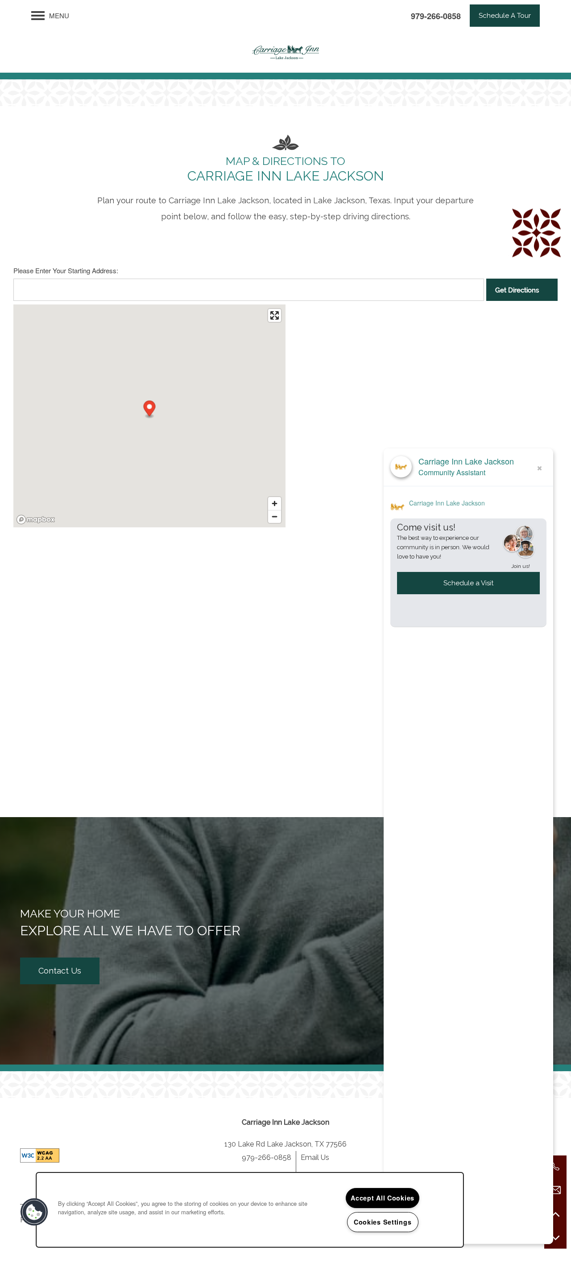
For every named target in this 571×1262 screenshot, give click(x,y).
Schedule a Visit (468, 583)
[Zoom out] (274, 516)
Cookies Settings (383, 1221)
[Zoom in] (274, 503)
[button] (505, 15)
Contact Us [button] (59, 970)
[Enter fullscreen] (274, 315)
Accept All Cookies (382, 1197)
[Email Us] (555, 1190)
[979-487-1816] (555, 1166)
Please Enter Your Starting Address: (65, 270)
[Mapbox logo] (35, 519)
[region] (250, 1210)
